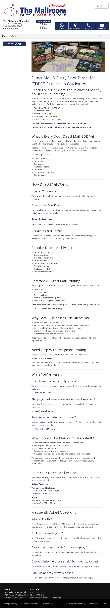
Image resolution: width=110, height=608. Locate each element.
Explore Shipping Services (42, 411)
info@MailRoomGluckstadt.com (47, 597)
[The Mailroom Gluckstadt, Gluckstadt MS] (55, 10)
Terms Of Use (92, 603)
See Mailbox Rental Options (43, 429)
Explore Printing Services (42, 392)
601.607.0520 (39, 592)
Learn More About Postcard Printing (47, 308)
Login (105, 603)
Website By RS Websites (52, 603)
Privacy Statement (75, 603)
